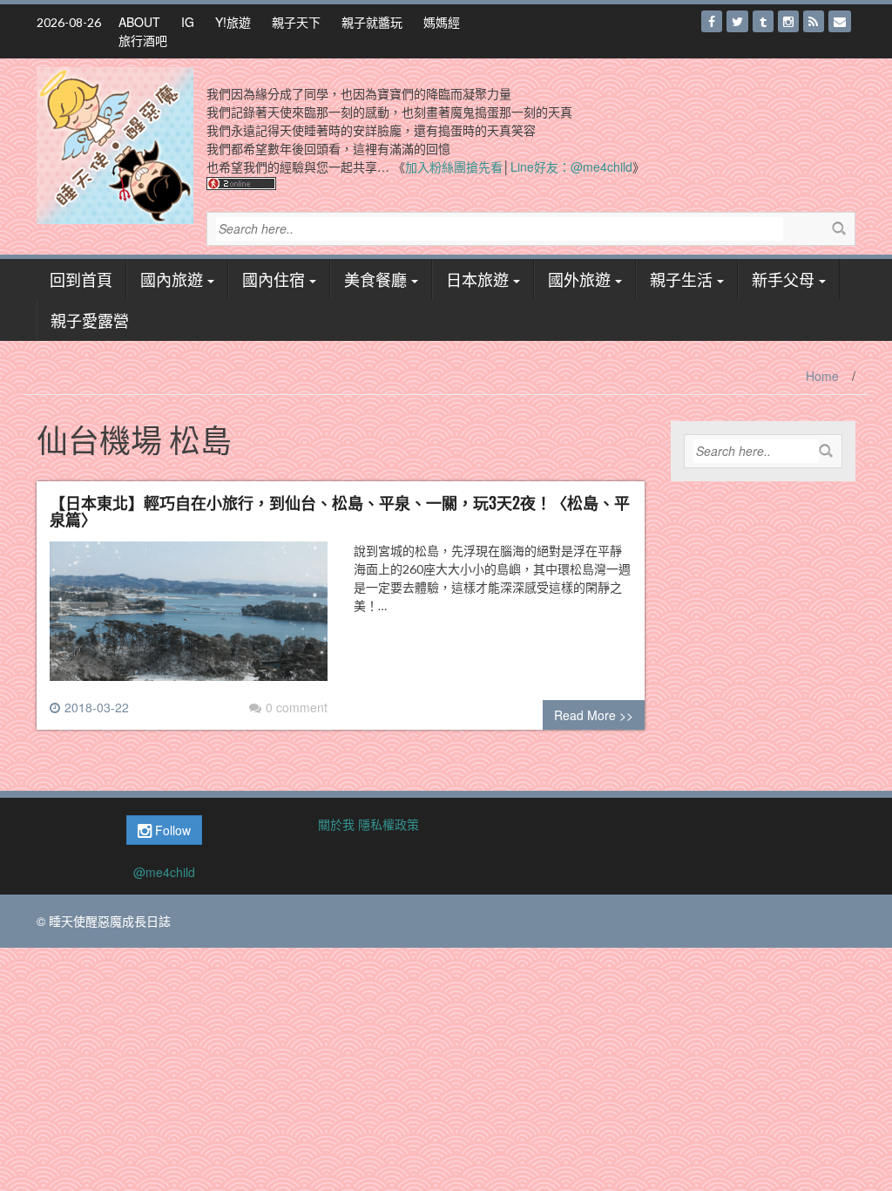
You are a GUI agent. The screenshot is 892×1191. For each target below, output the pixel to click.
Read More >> (593, 715)
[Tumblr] (763, 21)
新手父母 (783, 279)
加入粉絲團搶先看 (454, 166)
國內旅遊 (171, 279)
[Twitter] (737, 21)
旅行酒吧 (142, 40)
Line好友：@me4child (571, 166)
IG (187, 22)
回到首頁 (81, 279)
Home (822, 376)
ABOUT (139, 22)
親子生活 (681, 279)
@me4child (164, 872)
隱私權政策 (388, 824)
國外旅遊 (579, 279)
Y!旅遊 (233, 22)
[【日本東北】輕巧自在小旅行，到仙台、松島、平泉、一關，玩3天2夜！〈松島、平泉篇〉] (189, 618)
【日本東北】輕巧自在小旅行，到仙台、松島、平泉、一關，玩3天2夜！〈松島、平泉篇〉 (340, 511)
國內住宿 (273, 279)
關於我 (336, 824)
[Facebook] (711, 21)
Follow (171, 830)
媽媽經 (441, 22)
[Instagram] (788, 21)
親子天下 (296, 22)
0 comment (297, 707)
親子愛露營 (90, 320)
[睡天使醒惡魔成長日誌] (115, 144)
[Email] (839, 21)
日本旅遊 (477, 279)
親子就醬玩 (371, 22)
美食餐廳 (375, 279)
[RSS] (813, 21)
